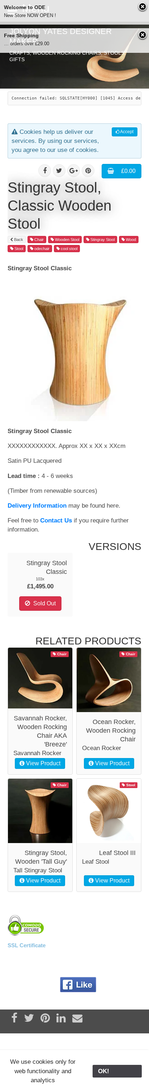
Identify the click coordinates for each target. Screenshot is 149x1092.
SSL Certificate (27, 945)
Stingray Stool (102, 239)
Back (18, 239)
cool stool (68, 248)
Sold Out (43, 603)
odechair (41, 248)
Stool (18, 248)
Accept (126, 131)
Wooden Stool (66, 239)
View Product (42, 763)
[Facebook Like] (78, 984)
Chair (38, 239)
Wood (130, 239)
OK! (117, 1071)
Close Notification (142, 7)
